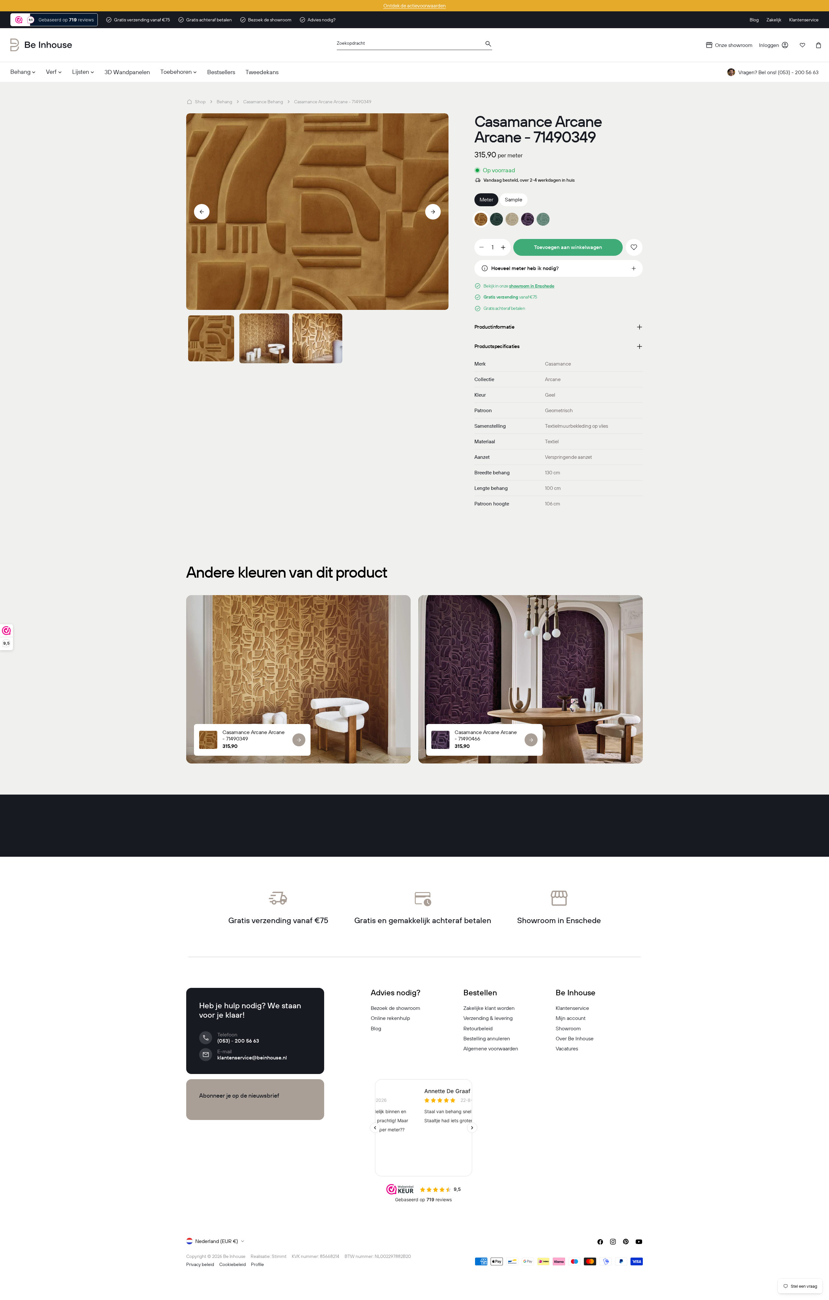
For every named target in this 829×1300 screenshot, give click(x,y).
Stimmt (279, 1256)
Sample (513, 199)
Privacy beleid (200, 1264)
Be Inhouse (234, 1256)
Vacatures (567, 1048)
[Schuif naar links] (202, 212)
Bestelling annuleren (486, 1038)
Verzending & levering (488, 1018)
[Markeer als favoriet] (634, 247)
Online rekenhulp (390, 1018)
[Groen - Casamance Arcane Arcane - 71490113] (496, 219)
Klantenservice (572, 1008)
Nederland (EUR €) (216, 1241)
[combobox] (414, 45)
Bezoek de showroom (395, 1008)
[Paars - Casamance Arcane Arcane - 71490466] (527, 219)
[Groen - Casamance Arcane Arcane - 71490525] (543, 219)
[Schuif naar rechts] (433, 212)
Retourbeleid (478, 1028)
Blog (376, 1028)
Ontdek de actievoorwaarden (414, 6)
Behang (224, 102)
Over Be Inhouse (575, 1038)
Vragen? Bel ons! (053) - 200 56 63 (778, 72)
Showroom (568, 1028)
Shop (200, 102)
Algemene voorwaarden (490, 1048)
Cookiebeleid (232, 1264)
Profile (257, 1264)
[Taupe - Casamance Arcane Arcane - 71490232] (511, 219)
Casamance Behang (263, 102)
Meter (486, 199)
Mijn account (570, 1018)
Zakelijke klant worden (489, 1008)
